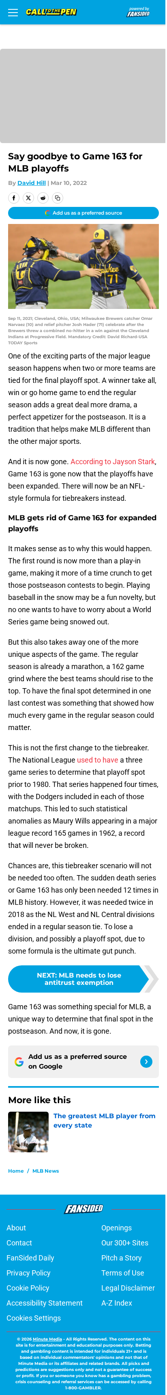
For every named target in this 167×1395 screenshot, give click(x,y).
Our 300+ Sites (124, 1243)
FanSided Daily (30, 1258)
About (16, 1227)
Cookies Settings (33, 1318)
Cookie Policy (27, 1288)
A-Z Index (116, 1303)
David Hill (31, 183)
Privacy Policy (28, 1273)
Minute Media (47, 1339)
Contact (19, 1243)
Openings (116, 1227)
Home (16, 1171)
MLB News (45, 1171)
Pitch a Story (121, 1258)
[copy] (57, 198)
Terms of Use (122, 1273)
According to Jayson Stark (113, 461)
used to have (97, 760)
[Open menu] (13, 12)
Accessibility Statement (44, 1303)
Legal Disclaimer (128, 1288)
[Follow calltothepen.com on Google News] (146, 1062)
